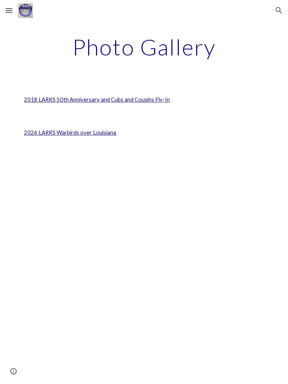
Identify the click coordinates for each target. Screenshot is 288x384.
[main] (144, 47)
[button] (9, 10)
